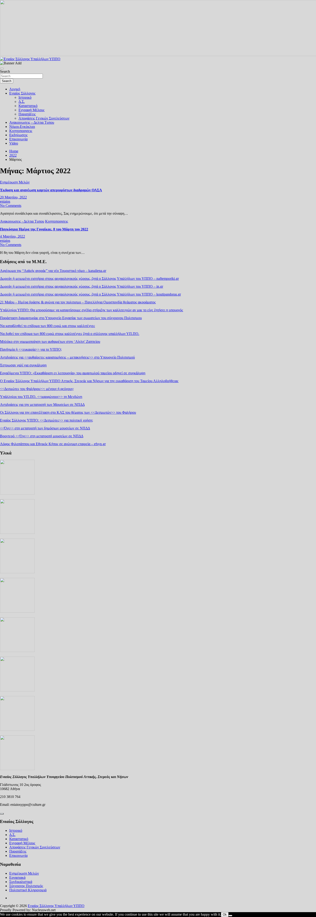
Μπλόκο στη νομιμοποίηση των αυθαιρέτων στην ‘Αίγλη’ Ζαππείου (50, 341)
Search (5, 71)
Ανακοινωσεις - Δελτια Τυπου (22, 221)
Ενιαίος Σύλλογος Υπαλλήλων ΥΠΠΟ (56, 906)
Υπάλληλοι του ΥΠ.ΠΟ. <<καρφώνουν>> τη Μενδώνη (41, 397)
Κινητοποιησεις (20, 131)
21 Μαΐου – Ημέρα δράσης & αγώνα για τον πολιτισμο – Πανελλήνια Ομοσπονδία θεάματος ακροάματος (78, 302)
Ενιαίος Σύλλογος (22, 93)
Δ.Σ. (22, 102)
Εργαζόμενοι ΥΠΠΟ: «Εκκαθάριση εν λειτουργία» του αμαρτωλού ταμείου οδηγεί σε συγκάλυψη (72, 373)
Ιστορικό (25, 97)
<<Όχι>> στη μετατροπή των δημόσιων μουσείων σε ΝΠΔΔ (45, 428)
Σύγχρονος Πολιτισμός (26, 886)
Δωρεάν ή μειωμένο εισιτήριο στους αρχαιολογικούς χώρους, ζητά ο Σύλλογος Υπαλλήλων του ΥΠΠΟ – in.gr (81, 286)
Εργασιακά (17, 877)
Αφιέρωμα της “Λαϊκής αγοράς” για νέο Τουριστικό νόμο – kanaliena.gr (53, 271)
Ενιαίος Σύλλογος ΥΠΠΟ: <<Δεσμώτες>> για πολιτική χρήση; (46, 420)
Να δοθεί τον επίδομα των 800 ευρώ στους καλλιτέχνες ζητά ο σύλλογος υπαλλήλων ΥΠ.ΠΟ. (69, 334)
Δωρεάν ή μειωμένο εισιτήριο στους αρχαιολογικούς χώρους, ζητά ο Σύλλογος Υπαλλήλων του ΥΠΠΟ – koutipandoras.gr (90, 294)
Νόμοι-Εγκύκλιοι (22, 127)
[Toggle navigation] (2, 68)
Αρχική (14, 89)
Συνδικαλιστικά (20, 882)
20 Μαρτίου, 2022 (13, 197)
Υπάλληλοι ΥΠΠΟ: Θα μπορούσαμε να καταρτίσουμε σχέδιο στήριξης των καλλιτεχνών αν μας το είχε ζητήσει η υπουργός (91, 310)
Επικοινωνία (18, 139)
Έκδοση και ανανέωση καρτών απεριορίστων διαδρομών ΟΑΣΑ (51, 190)
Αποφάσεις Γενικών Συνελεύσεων (44, 118)
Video (13, 143)
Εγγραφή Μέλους (31, 110)
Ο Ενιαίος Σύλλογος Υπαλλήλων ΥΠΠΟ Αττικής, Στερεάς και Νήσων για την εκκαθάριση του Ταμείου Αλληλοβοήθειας (89, 381)
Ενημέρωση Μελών (15, 182)
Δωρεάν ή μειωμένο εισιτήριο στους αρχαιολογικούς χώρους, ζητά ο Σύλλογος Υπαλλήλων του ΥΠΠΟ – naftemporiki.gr (89, 278)
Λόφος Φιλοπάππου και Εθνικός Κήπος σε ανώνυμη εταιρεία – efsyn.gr (53, 444)
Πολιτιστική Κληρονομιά (27, 890)
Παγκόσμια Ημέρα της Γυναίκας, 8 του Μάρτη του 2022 (44, 229)
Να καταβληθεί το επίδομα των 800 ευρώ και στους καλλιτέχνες (47, 326)
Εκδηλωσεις (18, 135)
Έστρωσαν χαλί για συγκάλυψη (23, 365)
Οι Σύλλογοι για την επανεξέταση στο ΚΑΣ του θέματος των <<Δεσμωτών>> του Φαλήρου (68, 412)
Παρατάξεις (27, 114)
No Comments (10, 206)
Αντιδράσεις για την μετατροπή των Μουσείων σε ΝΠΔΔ (42, 405)
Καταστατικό (28, 106)
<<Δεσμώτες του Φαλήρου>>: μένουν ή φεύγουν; (37, 389)
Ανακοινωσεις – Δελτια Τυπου (31, 122)
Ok (225, 914)
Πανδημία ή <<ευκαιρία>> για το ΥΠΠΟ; (31, 349)
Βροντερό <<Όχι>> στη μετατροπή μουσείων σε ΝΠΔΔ (41, 436)
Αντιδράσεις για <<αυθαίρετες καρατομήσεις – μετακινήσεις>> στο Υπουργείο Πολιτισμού (67, 357)
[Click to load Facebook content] (2, 813)
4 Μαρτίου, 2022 (12, 236)
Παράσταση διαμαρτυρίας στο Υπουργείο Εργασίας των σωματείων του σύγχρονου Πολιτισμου (71, 318)
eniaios (5, 201)
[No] (230, 915)
